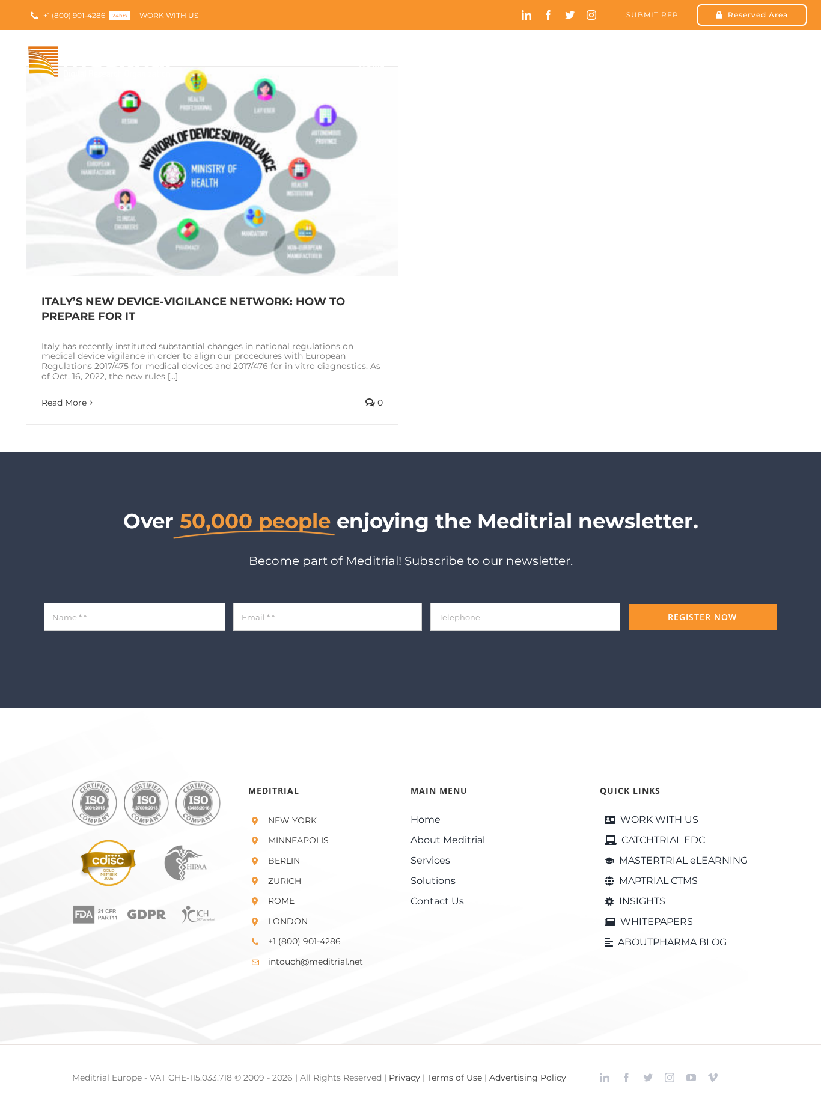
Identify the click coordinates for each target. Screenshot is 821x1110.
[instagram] (591, 15)
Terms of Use (454, 1077)
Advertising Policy (527, 1077)
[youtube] (691, 1077)
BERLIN (284, 860)
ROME (281, 900)
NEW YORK (292, 820)
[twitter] (570, 15)
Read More (64, 402)
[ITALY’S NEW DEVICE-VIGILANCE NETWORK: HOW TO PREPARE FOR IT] (212, 171)
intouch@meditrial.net (315, 961)
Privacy (404, 1077)
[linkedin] (526, 15)
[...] (173, 376)
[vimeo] (713, 1077)
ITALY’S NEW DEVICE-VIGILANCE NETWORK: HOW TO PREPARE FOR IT (195, 170)
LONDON (288, 921)
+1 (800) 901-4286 (304, 941)
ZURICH (284, 881)
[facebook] (548, 15)
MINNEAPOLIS (298, 840)
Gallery (229, 170)
